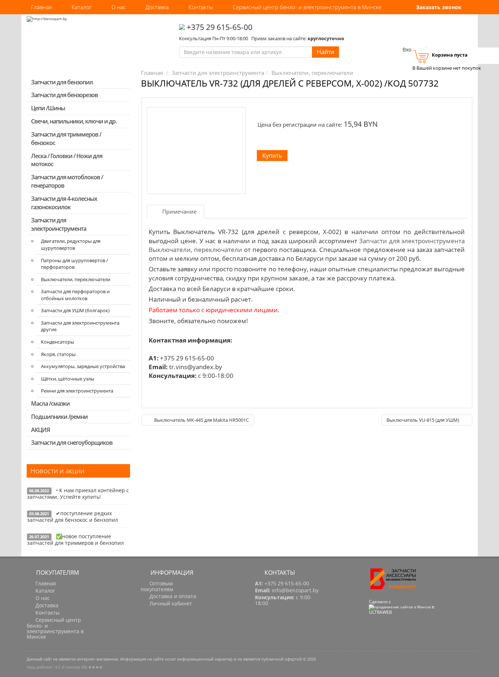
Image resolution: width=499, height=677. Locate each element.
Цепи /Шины (48, 108)
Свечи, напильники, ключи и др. (74, 121)
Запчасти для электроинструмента (58, 224)
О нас (118, 7)
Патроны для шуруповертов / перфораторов (74, 264)
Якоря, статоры (58, 354)
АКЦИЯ (40, 430)
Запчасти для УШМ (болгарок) (75, 310)
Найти (325, 52)
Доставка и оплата (172, 596)
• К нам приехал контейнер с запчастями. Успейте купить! (78, 493)
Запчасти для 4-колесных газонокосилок (64, 203)
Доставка (157, 7)
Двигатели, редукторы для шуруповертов (70, 244)
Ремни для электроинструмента (77, 390)
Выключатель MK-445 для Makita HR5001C (201, 420)
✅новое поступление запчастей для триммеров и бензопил (75, 539)
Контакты (200, 7)
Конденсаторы (57, 341)
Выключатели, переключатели (75, 279)
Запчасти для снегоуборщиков (72, 443)
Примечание (179, 211)
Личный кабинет (170, 604)
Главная (41, 7)
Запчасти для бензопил (62, 82)
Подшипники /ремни (59, 417)
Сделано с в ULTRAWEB (401, 607)
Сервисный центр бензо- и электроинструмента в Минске (307, 7)
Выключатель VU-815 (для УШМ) (423, 420)
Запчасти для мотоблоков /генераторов (67, 181)
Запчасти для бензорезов (64, 95)
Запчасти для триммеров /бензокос (66, 138)
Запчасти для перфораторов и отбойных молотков (75, 295)
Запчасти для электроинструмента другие (80, 326)
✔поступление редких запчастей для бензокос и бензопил (72, 516)
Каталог (82, 7)
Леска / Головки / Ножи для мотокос (66, 160)
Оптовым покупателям (157, 586)
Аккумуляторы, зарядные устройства (83, 366)
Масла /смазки (50, 403)
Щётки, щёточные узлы (67, 378)
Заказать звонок (438, 7)
